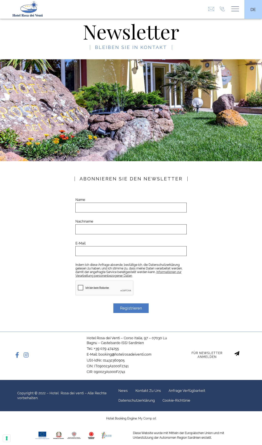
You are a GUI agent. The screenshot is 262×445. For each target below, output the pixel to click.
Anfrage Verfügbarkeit (187, 391)
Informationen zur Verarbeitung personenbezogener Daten (128, 273)
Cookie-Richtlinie (176, 400)
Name (80, 200)
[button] (210, 354)
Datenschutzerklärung (136, 400)
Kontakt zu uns (148, 391)
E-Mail (80, 243)
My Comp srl (147, 418)
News (123, 391)
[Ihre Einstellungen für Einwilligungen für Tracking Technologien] (6, 438)
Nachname (84, 221)
